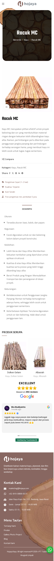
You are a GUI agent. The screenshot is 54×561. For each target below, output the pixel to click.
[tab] (27, 208)
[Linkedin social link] (19, 173)
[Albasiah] (40, 354)
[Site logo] (27, 4)
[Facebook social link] (9, 173)
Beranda (17, 40)
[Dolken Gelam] (14, 354)
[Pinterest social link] (16, 173)
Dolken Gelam (14, 372)
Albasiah (40, 372)
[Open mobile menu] (3, 3)
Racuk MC (36, 40)
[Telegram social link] (22, 173)
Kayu (26, 40)
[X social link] (12, 173)
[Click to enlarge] (6, 107)
